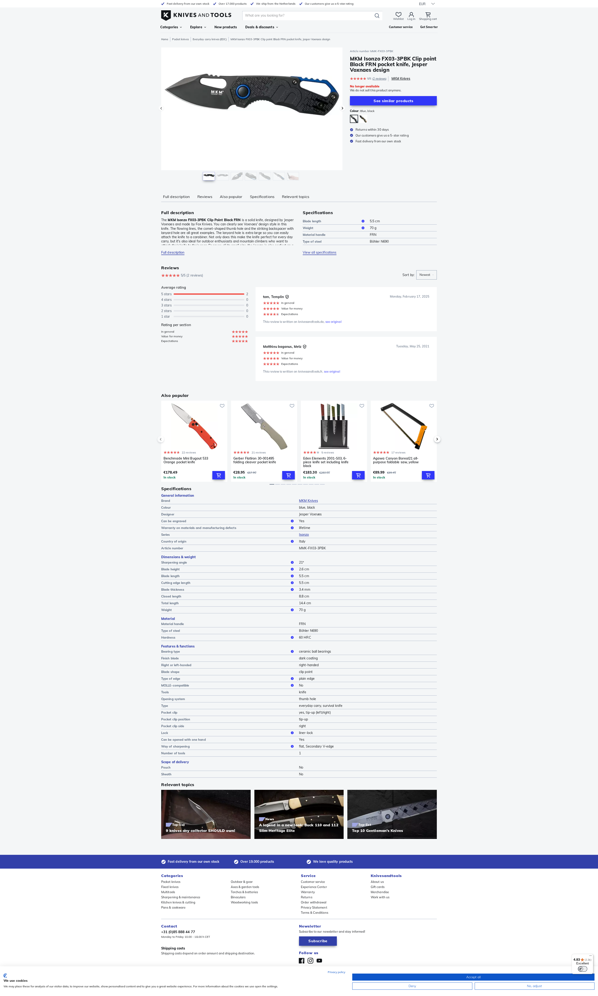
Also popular (231, 196)
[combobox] (426, 275)
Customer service (313, 882)
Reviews (205, 196)
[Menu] (590, 957)
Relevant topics (296, 196)
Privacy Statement (314, 907)
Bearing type (170, 651)
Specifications (262, 196)
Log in (411, 19)
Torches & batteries (244, 892)
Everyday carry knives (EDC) (210, 39)
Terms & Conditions (314, 912)
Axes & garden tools (245, 887)
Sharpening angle (174, 562)
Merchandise (380, 892)
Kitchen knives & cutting (178, 902)
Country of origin (173, 541)
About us (377, 882)
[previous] (168, 439)
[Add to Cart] (218, 475)
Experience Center (314, 887)
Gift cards (377, 887)
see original (333, 322)
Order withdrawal (314, 902)
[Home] (196, 14)
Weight (308, 228)
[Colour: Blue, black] (354, 118)
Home (164, 39)
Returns (306, 897)
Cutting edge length (175, 583)
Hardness (168, 637)
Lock (164, 733)
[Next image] (342, 108)
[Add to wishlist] (222, 406)
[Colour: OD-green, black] (363, 118)
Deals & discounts (259, 27)
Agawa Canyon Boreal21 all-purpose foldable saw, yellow (396, 460)
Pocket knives (180, 39)
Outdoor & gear (242, 882)
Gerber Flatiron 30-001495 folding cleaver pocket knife (254, 460)
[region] (251, 115)
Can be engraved (173, 521)
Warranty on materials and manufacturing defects (198, 528)
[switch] (582, 969)
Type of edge (170, 678)
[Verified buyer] (287, 297)
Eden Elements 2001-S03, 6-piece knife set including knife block (326, 462)
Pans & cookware (173, 907)
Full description (176, 196)
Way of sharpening (175, 746)
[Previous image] (161, 108)
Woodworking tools (244, 902)
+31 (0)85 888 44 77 (178, 932)
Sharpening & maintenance (180, 897)
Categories (169, 27)
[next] (429, 439)
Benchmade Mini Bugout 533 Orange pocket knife (186, 460)
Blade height (170, 569)
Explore (196, 27)
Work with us (380, 897)
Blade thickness (173, 589)
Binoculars (238, 897)
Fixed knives (169, 887)
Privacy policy (336, 972)
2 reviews (379, 78)
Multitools (168, 892)
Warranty (308, 892)
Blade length (312, 221)
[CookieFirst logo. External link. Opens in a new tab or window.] (5, 976)
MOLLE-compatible (175, 685)
